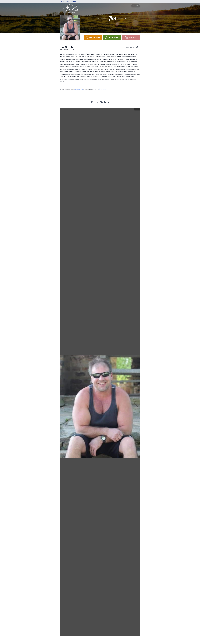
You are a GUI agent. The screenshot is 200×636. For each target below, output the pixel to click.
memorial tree (79, 89)
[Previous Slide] (63, 406)
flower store (102, 89)
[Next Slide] (137, 406)
